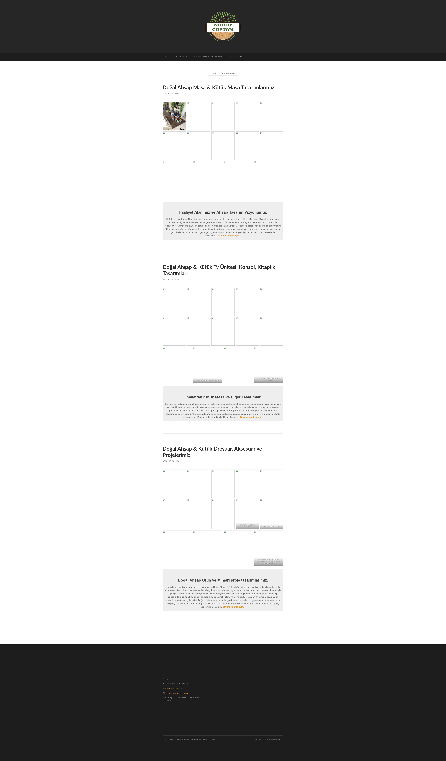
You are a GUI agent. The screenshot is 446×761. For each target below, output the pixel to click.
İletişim (239, 57)
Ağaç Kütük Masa (171, 94)
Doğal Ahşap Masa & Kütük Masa (207, 57)
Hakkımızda (181, 57)
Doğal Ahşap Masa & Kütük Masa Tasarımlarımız (218, 87)
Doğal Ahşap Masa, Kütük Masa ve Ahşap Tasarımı (192, 739)
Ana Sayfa (167, 57)
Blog (229, 57)
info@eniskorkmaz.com (178, 693)
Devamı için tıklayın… (233, 606)
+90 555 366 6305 (174, 688)
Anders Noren (270, 739)
